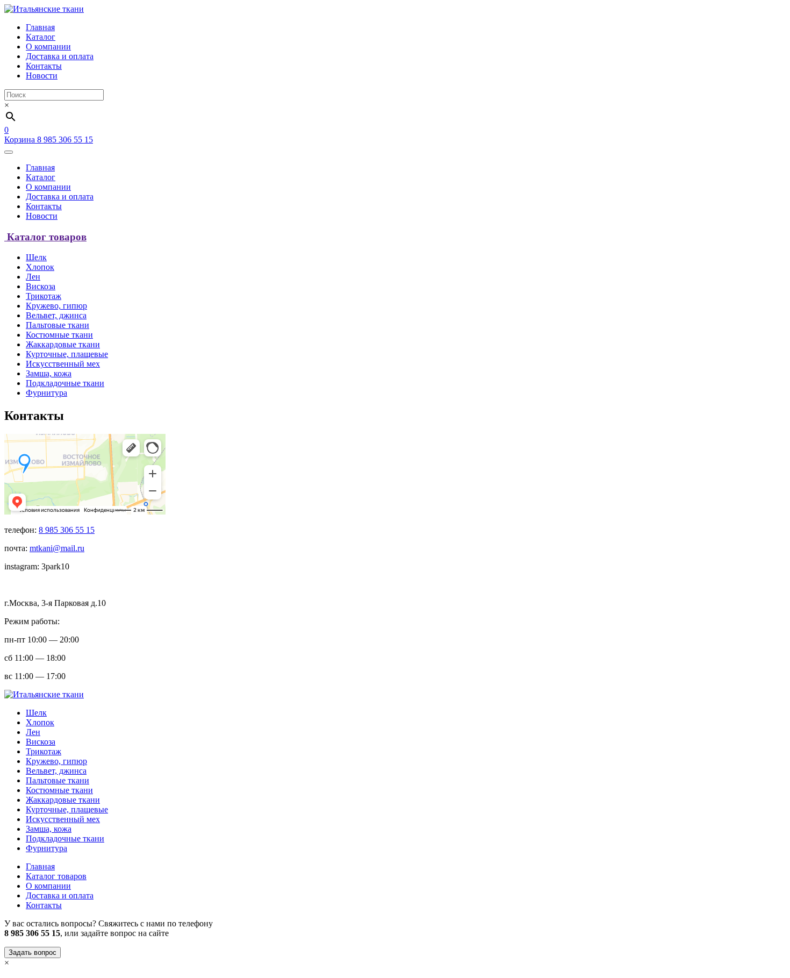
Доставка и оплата (60, 56)
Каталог (40, 36)
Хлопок (40, 267)
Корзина (20, 134)
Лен (33, 276)
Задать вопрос (32, 952)
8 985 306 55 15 (65, 139)
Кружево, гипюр (56, 305)
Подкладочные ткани (65, 383)
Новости (42, 75)
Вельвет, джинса (56, 315)
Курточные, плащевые (67, 354)
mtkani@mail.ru (57, 548)
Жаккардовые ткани (63, 344)
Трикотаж (43, 296)
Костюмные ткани (59, 334)
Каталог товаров (56, 876)
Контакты (44, 65)
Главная (40, 27)
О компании (48, 46)
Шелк (36, 257)
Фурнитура (46, 392)
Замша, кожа (48, 373)
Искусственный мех (63, 363)
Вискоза (40, 286)
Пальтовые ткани (57, 325)
